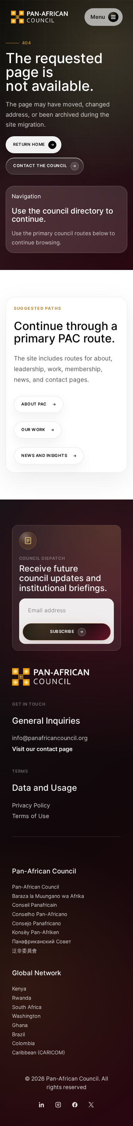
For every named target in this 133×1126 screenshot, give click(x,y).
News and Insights (44, 455)
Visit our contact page (42, 748)
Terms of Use (30, 815)
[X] (91, 1104)
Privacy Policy (31, 805)
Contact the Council (40, 165)
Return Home (29, 144)
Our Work (33, 429)
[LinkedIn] (41, 1104)
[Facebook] (74, 1104)
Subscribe (62, 631)
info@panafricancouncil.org (50, 737)
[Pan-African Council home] (40, 17)
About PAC (33, 404)
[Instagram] (58, 1104)
